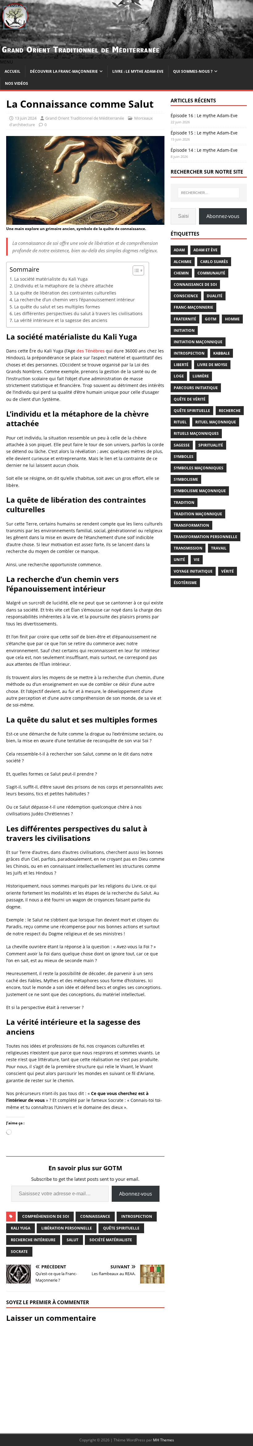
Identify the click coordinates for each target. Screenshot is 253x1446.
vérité (227, 571)
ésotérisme (185, 582)
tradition (184, 502)
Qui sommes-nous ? (193, 71)
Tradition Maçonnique (198, 514)
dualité (214, 296)
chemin (181, 273)
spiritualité (210, 445)
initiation (184, 330)
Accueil (12, 71)
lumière (201, 376)
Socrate (19, 1251)
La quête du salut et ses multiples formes (57, 307)
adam (179, 250)
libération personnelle (66, 1228)
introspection (136, 1216)
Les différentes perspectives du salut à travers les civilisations (78, 313)
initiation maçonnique (198, 341)
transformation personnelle (205, 536)
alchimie (183, 261)
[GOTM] (126, 55)
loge (179, 376)
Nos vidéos (16, 83)
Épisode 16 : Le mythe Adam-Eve (204, 115)
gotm (210, 319)
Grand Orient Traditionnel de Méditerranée (84, 118)
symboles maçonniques (198, 468)
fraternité (185, 319)
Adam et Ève (205, 250)
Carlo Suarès (214, 261)
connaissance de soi (195, 284)
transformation (191, 525)
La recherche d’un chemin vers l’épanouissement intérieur (74, 300)
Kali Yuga (20, 1228)
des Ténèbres (91, 351)
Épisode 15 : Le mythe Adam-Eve (204, 133)
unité (179, 559)
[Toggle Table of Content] (135, 270)
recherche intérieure (33, 1239)
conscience (186, 296)
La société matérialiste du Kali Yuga (51, 279)
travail (218, 548)
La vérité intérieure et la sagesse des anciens (60, 320)
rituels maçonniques (196, 433)
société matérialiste (110, 1239)
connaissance (95, 1216)
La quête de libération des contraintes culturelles (65, 293)
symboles (183, 456)
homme (232, 319)
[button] (6, 62)
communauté (211, 273)
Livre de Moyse (212, 364)
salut (72, 1239)
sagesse (182, 445)
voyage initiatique (193, 571)
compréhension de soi (45, 1216)
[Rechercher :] (208, 192)
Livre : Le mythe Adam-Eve (138, 71)
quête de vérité (189, 399)
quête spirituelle (121, 1228)
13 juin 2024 (25, 118)
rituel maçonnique (215, 422)
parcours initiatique (196, 387)
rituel (180, 422)
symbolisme (186, 479)
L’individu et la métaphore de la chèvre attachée (63, 286)
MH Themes (163, 1440)
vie (197, 559)
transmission (188, 548)
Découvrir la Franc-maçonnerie (64, 71)
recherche (230, 410)
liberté (181, 364)
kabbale (221, 353)
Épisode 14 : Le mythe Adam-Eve (204, 150)
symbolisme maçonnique (200, 490)
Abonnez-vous (135, 1193)
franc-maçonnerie (193, 307)
